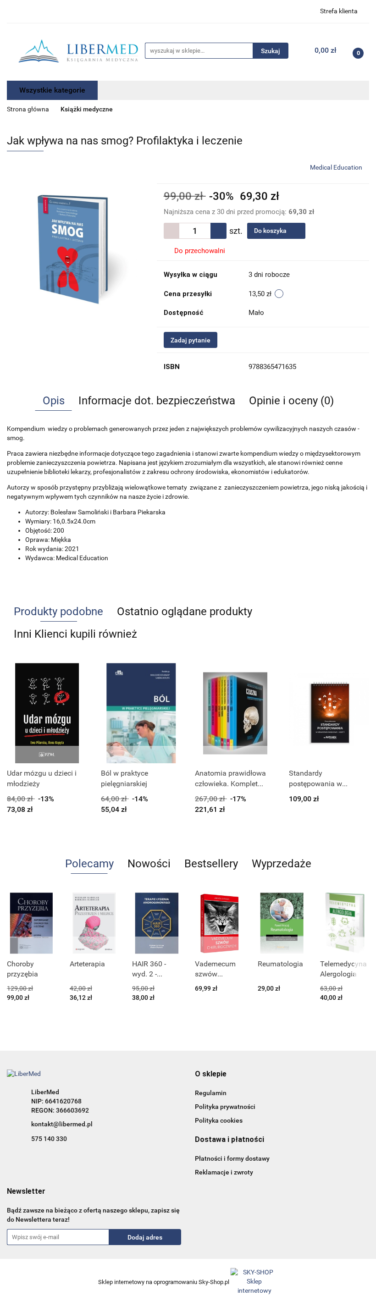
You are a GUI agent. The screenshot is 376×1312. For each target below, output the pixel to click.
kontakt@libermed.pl (62, 1124)
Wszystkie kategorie (52, 90)
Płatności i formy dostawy (232, 1158)
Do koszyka (271, 230)
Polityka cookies (219, 1120)
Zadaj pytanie (190, 340)
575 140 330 (49, 1138)
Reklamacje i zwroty (224, 1172)
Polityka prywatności (225, 1106)
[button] (211, 1074)
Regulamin (211, 1093)
